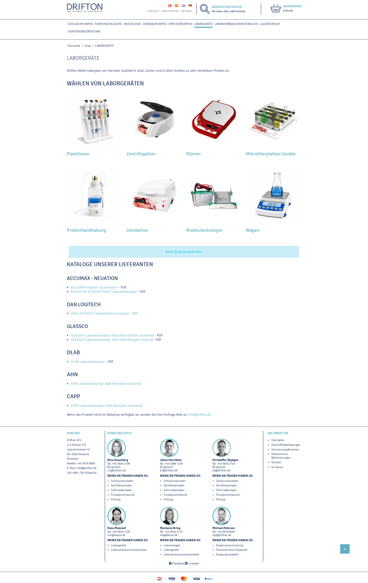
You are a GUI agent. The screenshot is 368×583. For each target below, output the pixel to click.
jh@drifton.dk (169, 470)
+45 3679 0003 (226, 531)
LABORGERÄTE (203, 24)
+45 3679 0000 (86, 463)
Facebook (178, 563)
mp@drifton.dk (221, 535)
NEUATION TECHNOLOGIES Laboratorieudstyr (104, 292)
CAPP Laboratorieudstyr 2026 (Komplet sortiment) (106, 406)
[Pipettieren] (94, 119)
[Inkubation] (154, 195)
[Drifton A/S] (84, 7)
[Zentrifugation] (154, 119)
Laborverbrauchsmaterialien (236, 24)
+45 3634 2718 (121, 531)
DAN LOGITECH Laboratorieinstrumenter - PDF (104, 313)
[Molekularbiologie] (214, 195)
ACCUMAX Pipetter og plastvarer (94, 287)
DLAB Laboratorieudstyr (88, 362)
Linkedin (193, 563)
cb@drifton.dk (221, 470)
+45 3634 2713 (174, 531)
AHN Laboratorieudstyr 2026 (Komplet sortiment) (106, 384)
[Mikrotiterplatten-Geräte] (273, 119)
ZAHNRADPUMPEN (155, 24)
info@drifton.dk (199, 414)
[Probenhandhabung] (94, 195)
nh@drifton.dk (116, 470)
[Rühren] (214, 119)
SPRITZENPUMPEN (180, 24)
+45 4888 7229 (174, 463)
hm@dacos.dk (116, 535)
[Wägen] (273, 195)
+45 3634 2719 (226, 463)
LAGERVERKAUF (270, 24)
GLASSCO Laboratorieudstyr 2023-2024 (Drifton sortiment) (112, 335)
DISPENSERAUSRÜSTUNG (84, 31)
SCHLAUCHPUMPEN (80, 24)
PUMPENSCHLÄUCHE (108, 24)
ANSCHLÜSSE (132, 24)
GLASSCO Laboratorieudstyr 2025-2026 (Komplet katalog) (112, 340)
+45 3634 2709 (121, 463)
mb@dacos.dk (169, 535)
